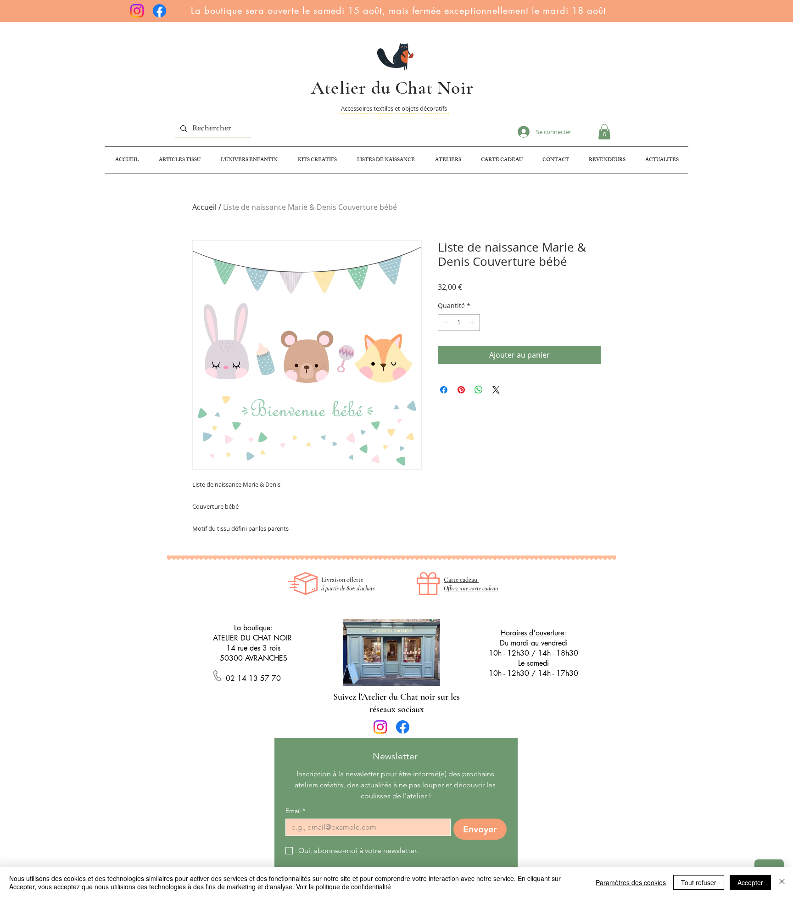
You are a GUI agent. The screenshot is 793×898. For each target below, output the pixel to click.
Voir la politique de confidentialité (343, 886)
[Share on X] (496, 389)
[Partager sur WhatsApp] (478, 389)
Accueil (204, 207)
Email (295, 811)
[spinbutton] (459, 322)
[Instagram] (137, 11)
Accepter (750, 882)
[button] (604, 131)
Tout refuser (698, 882)
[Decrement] (445, 322)
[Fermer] (781, 882)
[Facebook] (159, 11)
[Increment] (473, 322)
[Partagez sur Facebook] (443, 389)
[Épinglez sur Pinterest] (461, 389)
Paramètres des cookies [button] (631, 882)
